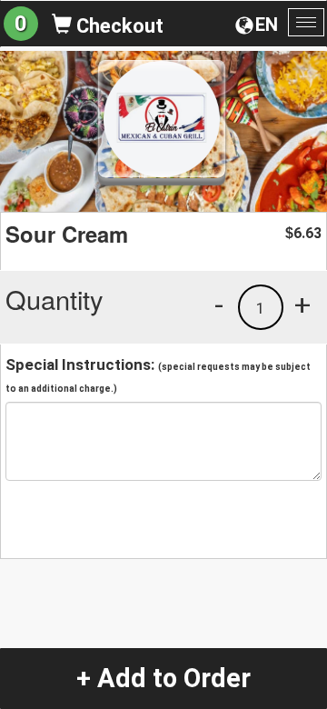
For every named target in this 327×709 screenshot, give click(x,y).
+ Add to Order (163, 678)
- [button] (218, 304)
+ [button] (302, 304)
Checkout (118, 26)
